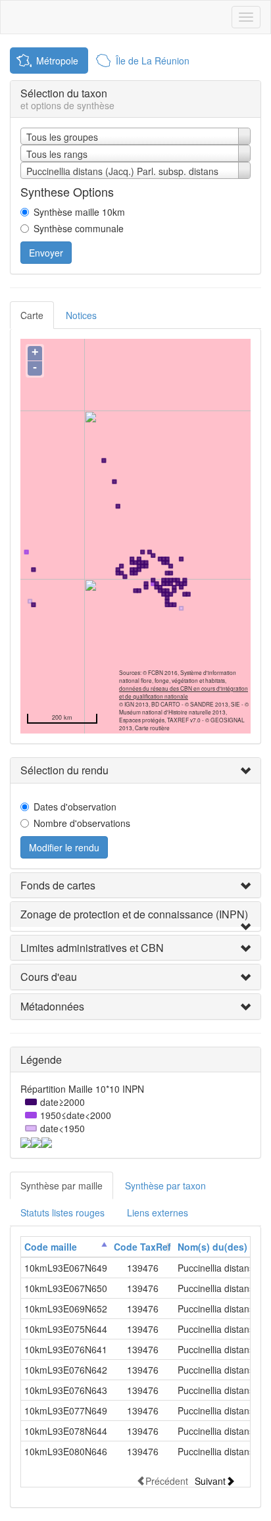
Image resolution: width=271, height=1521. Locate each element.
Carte (31, 315)
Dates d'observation (75, 806)
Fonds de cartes (57, 885)
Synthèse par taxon (165, 1185)
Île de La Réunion (152, 60)
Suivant (210, 1480)
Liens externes (157, 1212)
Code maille (50, 1246)
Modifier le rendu (64, 847)
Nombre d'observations (82, 823)
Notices (81, 315)
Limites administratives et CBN (92, 947)
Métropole (57, 60)
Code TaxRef (142, 1246)
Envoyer (46, 252)
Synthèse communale (79, 228)
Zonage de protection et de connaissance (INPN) (134, 914)
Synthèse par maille (61, 1185)
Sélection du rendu (64, 770)
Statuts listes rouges (62, 1212)
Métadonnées (52, 1006)
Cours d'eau (48, 976)
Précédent (166, 1480)
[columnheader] (66, 1247)
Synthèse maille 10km (79, 211)
